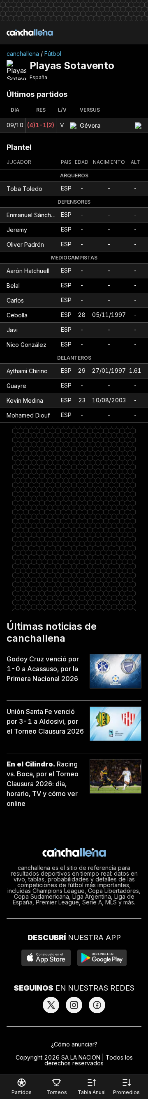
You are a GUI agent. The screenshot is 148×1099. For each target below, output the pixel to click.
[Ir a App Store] (46, 957)
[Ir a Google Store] (102, 957)
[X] (51, 1005)
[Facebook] (97, 1005)
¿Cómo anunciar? (74, 1044)
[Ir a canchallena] (30, 32)
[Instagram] (74, 1005)
